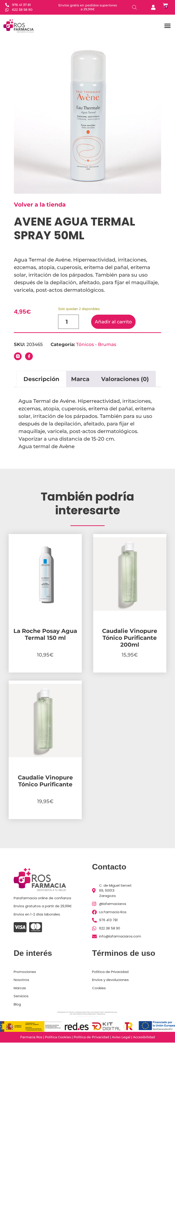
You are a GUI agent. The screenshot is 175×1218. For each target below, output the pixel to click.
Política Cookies (58, 1037)
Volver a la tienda (40, 204)
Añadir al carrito (113, 321)
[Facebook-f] (29, 356)
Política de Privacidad (91, 1037)
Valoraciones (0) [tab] (125, 379)
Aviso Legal (121, 1037)
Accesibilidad (144, 1037)
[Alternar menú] (167, 25)
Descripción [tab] (41, 379)
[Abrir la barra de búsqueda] (134, 7)
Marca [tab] (80, 379)
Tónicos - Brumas (96, 344)
